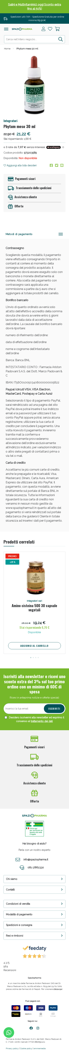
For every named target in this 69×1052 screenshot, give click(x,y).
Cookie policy (26, 1048)
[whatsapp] (9, 1032)
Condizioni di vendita (18, 903)
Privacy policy (12, 1048)
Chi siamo (11, 879)
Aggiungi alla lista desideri (21, 165)
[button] (30, 657)
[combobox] (34, 39)
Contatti (10, 889)
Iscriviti (54, 708)
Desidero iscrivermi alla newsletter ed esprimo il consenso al (36, 719)
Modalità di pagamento (19, 914)
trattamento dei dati (42, 721)
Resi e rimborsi (14, 935)
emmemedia (40, 1048)
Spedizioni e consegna (19, 925)
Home (7, 48)
